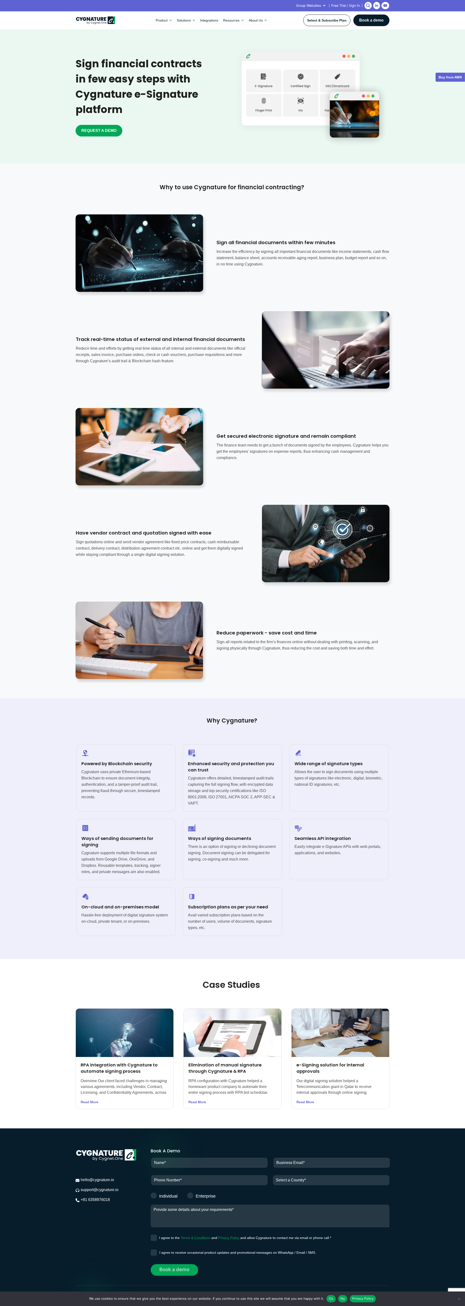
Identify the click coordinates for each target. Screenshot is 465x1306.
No (343, 1298)
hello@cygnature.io (97, 1180)
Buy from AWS (450, 77)
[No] (459, 1298)
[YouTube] (385, 5)
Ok (331, 1298)
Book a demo (371, 20)
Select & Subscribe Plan (327, 20)
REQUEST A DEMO (98, 130)
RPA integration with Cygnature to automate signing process (119, 1068)
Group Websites (308, 5)
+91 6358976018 (95, 1200)
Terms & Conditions (195, 1238)
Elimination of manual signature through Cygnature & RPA (225, 1068)
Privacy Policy (228, 1238)
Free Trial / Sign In (345, 5)
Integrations (209, 20)
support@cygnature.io (99, 1190)
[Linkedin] (376, 5)
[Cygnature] (96, 20)
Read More (89, 1102)
